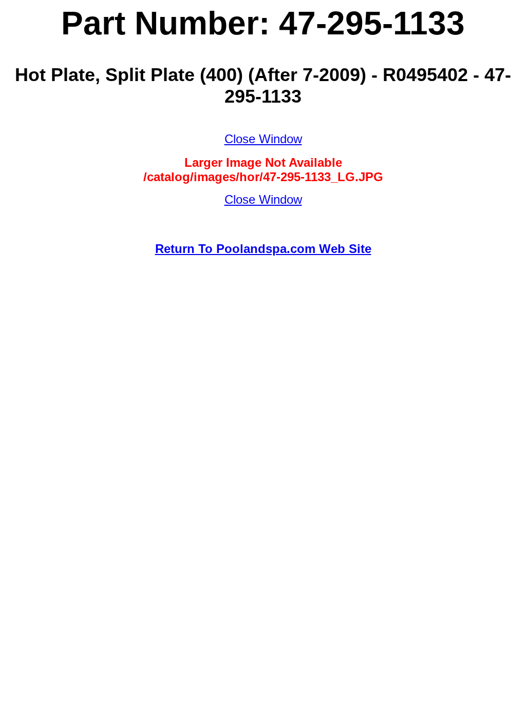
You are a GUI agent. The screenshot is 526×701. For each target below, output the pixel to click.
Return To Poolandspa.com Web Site (263, 249)
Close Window (263, 139)
